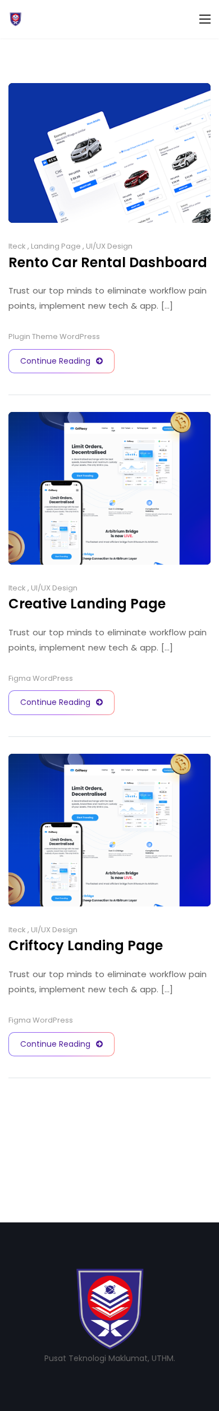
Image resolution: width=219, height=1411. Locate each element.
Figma (19, 678)
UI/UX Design (109, 246)
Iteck (17, 246)
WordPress (80, 336)
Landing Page (56, 246)
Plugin (19, 336)
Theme (45, 336)
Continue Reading (55, 361)
